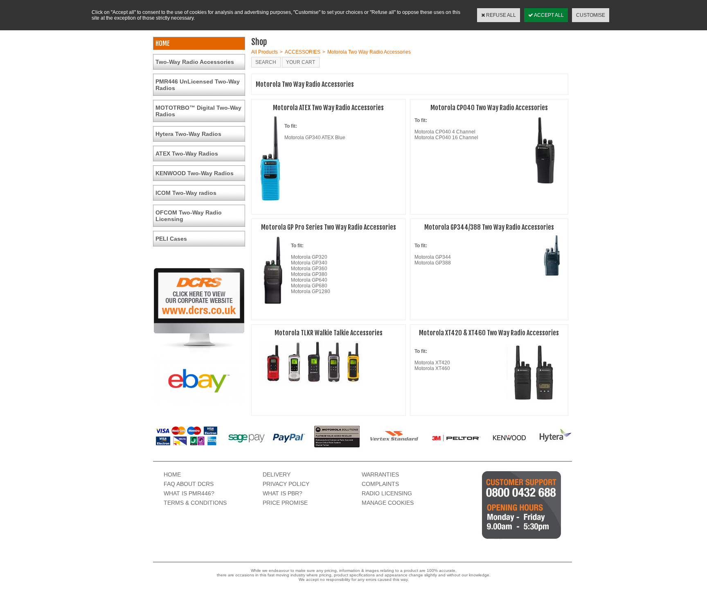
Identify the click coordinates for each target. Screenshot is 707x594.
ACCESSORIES (302, 52)
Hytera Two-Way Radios (188, 134)
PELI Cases (171, 238)
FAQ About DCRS (189, 484)
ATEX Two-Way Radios (186, 153)
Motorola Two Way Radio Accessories (369, 52)
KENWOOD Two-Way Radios (194, 173)
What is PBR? (282, 493)
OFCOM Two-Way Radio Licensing (188, 215)
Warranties (380, 474)
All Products (264, 52)
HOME (162, 43)
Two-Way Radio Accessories (194, 62)
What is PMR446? (189, 493)
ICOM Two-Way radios (185, 193)
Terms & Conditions (195, 502)
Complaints (380, 484)
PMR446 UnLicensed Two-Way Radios (197, 84)
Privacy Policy (286, 484)
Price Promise (285, 502)
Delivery (276, 474)
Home (172, 474)
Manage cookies (388, 502)
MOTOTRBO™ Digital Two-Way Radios (198, 110)
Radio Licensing (387, 493)
